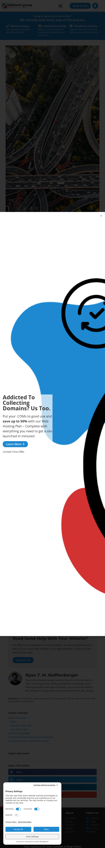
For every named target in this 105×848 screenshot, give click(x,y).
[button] (101, 216)
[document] (52, 424)
